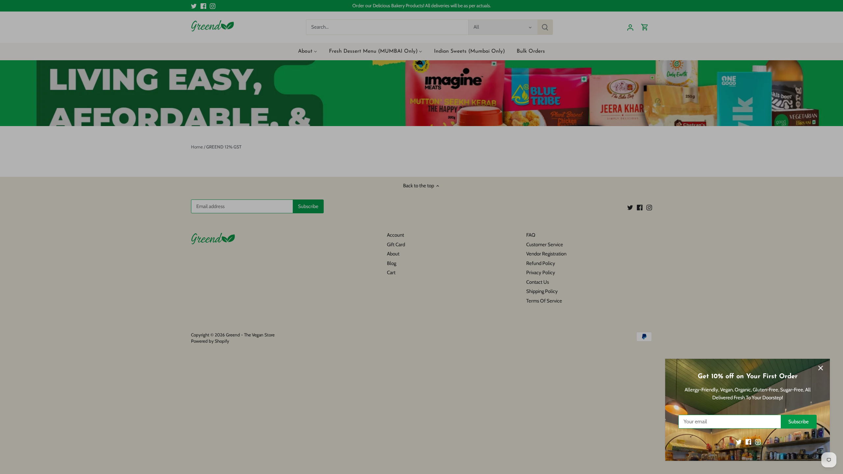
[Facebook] (748, 441)
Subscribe (798, 422)
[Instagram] (758, 441)
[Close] (820, 368)
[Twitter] (739, 441)
